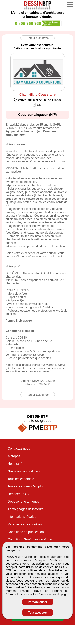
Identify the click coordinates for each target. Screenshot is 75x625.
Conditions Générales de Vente (30, 539)
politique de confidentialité (44, 570)
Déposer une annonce (23, 501)
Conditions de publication (26, 532)
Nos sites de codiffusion (24, 471)
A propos (14, 456)
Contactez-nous (19, 448)
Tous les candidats (21, 479)
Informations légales (22, 516)
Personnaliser (37, 602)
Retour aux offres (38, 37)
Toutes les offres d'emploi (25, 486)
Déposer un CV (19, 494)
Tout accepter (37, 612)
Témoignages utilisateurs (25, 509)
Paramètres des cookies (25, 524)
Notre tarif (14, 463)
